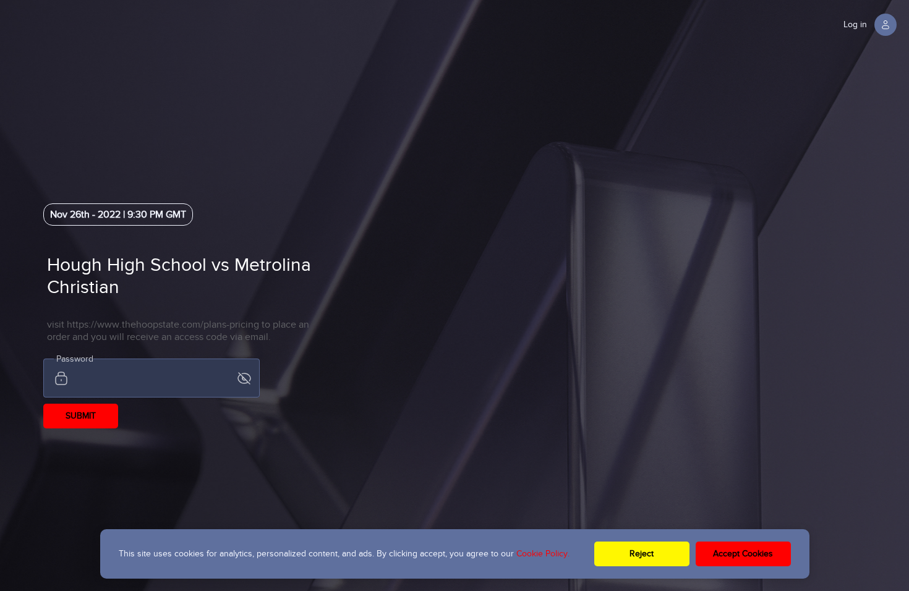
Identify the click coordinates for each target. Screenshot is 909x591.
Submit (81, 415)
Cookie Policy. (543, 553)
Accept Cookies (743, 553)
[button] (871, 25)
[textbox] (179, 276)
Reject (641, 553)
